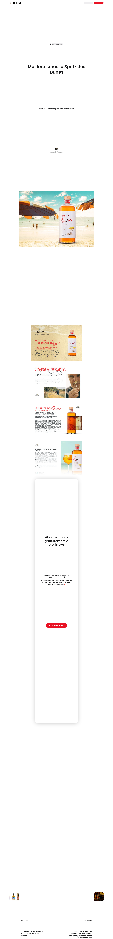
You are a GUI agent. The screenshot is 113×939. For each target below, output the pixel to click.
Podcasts (72, 3)
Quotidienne (53, 3)
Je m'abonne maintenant (56, 625)
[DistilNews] (56, 149)
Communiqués (65, 3)
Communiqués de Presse (57, 44)
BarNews (78, 3)
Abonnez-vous (98, 3)
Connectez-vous (63, 665)
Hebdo (58, 3)
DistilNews (56, 151)
